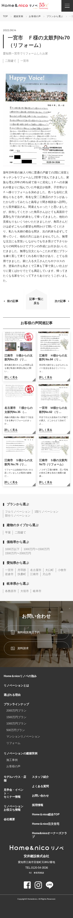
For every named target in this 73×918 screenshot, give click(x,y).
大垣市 (24, 591)
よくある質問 (40, 786)
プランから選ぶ (55, 16)
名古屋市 (35, 570)
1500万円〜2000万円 (18, 553)
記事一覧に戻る (36, 301)
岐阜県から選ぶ (18, 583)
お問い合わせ (40, 795)
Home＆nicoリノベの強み (20, 676)
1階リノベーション (46, 511)
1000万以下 (12, 549)
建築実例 (18, 16)
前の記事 (12, 301)
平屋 (8, 532)
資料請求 (23, 648)
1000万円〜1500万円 (37, 549)
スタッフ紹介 (40, 776)
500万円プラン (15, 730)
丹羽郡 (22, 570)
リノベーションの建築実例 (20, 753)
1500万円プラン (16, 717)
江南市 (34, 574)
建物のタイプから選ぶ (23, 525)
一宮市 (24, 60)
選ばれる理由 (12, 694)
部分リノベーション (17, 515)
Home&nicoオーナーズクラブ (49, 835)
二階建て (10, 60)
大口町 (49, 570)
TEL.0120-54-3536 (36, 867)
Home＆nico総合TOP (46, 814)
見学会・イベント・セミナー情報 (13, 793)
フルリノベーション (17, 511)
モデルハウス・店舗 (15, 778)
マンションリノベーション (23, 736)
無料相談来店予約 (28, 632)
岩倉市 (9, 574)
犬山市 (46, 574)
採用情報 (37, 805)
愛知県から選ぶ (18, 563)
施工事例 (12, 759)
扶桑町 (22, 574)
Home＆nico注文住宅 (45, 823)
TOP (5, 16)
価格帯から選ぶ (18, 542)
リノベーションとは (16, 685)
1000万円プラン (16, 723)
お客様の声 (35, 16)
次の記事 (60, 301)
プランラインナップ (16, 704)
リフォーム (13, 743)
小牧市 (62, 570)
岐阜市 (37, 591)
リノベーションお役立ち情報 (13, 808)
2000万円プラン (16, 710)
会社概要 (9, 819)
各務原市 (10, 591)
